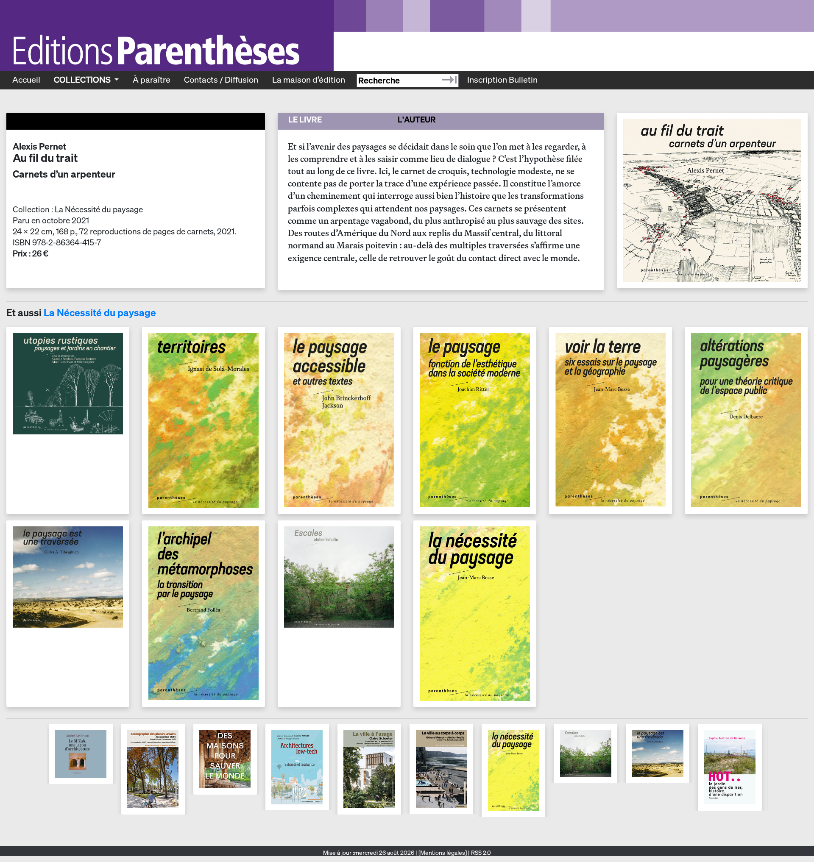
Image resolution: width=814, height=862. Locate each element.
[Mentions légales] (442, 852)
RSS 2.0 (480, 852)
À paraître (151, 79)
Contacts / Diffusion (221, 79)
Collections (83, 79)
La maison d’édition (308, 79)
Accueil (26, 79)
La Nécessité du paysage (100, 312)
